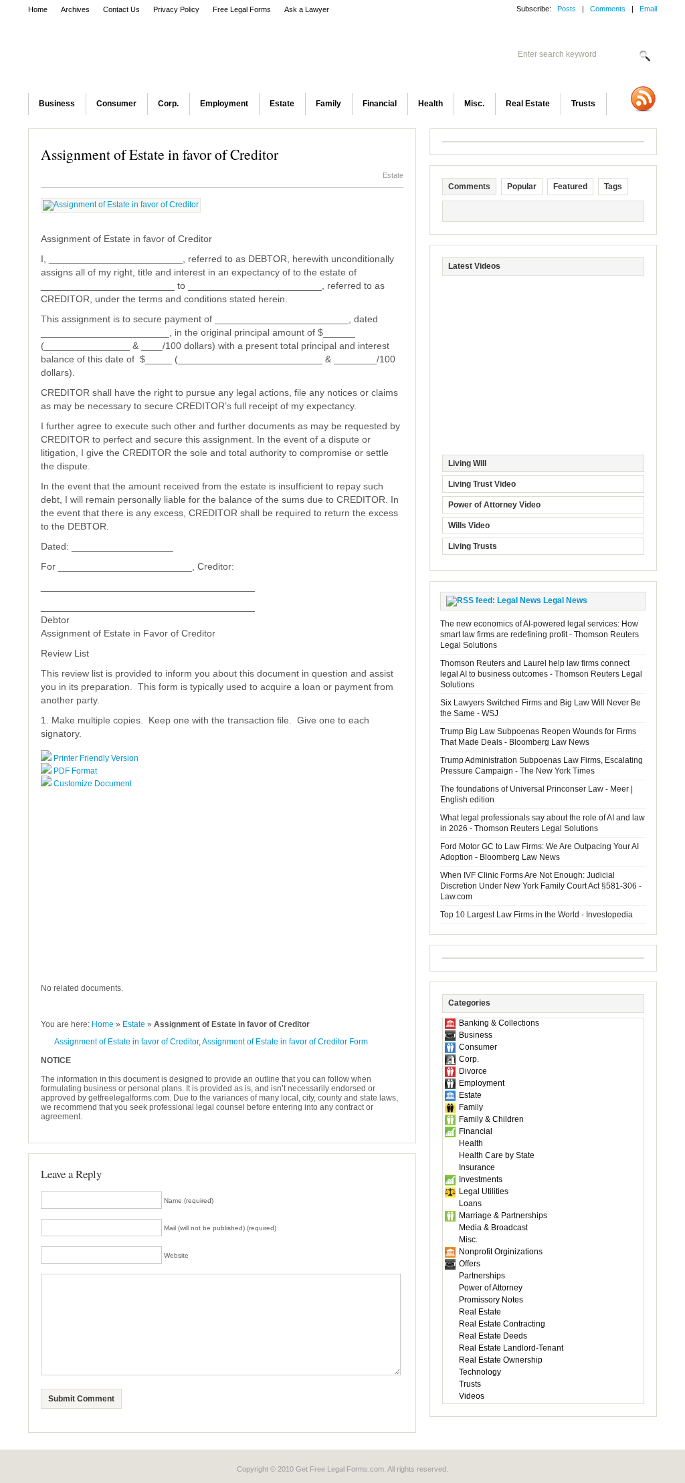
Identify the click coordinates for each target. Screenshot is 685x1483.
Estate (282, 103)
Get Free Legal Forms (202, 57)
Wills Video (469, 525)
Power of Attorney (490, 1287)
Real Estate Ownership (501, 1360)
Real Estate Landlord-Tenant (511, 1348)
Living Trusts (472, 546)
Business (57, 103)
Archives (75, 9)
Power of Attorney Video (494, 504)
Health (430, 103)
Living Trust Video (482, 484)
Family (328, 103)
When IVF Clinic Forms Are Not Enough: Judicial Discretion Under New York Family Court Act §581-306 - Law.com (541, 886)
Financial (380, 103)
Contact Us (121, 9)
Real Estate (528, 103)
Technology (480, 1372)
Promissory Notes (491, 1299)
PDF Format (75, 771)
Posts (566, 9)
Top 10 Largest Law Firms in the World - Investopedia (536, 914)
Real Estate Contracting (502, 1324)
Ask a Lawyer (306, 9)
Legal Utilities (483, 1191)
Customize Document (93, 783)
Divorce (473, 1071)
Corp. (168, 103)
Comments (607, 9)
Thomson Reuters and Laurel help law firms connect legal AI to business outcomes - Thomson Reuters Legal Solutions (541, 674)
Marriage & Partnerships (503, 1215)
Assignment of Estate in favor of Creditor (159, 154)
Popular (521, 186)
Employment (224, 103)
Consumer (116, 103)
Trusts (583, 103)
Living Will (467, 463)
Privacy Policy (176, 9)
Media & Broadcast (493, 1227)
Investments (480, 1179)
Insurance (477, 1167)
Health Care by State (496, 1155)
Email (648, 9)
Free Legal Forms (242, 9)
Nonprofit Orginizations (501, 1251)
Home (37, 9)
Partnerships (482, 1275)
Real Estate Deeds (493, 1336)
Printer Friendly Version (96, 758)
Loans (470, 1203)
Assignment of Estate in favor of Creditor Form (285, 1041)
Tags (613, 186)
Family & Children (491, 1119)
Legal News (565, 600)
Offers (469, 1263)
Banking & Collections (499, 1023)
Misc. (474, 103)
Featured (570, 186)
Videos (471, 1396)
